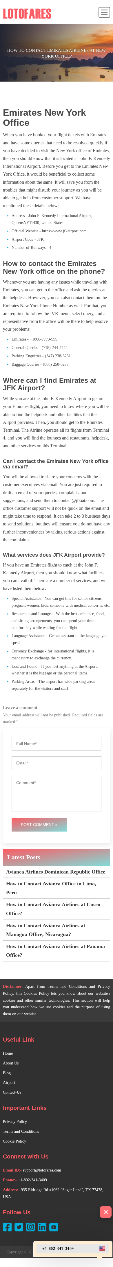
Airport (9, 1082)
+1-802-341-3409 (32, 1180)
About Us (11, 1063)
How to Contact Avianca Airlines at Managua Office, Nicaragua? (45, 930)
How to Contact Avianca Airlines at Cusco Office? (53, 909)
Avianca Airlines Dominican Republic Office (55, 872)
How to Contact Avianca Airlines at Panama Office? (55, 951)
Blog (7, 1073)
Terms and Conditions (21, 1131)
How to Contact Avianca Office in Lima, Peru (51, 888)
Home (8, 1053)
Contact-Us (12, 1092)
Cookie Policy (14, 1141)
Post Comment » (39, 824)
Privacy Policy (15, 1121)
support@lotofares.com (42, 1170)
